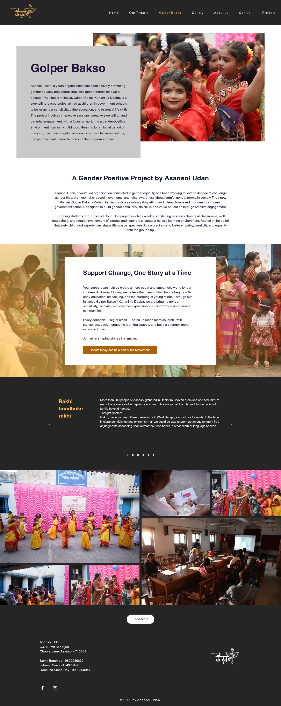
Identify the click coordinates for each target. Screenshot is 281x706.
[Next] (258, 310)
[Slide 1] (127, 455)
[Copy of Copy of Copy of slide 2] (148, 455)
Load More (140, 619)
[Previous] (23, 310)
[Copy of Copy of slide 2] (143, 455)
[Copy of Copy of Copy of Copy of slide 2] (153, 455)
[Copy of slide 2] (138, 455)
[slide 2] (133, 455)
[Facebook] (42, 688)
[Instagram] (55, 688)
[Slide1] (141, 367)
